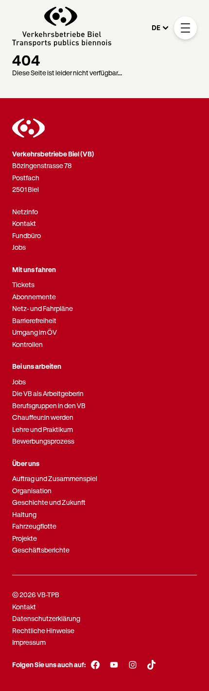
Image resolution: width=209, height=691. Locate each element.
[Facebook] (95, 664)
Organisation (32, 490)
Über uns (25, 463)
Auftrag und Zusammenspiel (54, 478)
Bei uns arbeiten (36, 366)
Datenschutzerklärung (46, 618)
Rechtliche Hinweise (43, 630)
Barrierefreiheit (34, 320)
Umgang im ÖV (34, 332)
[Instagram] (132, 664)
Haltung (24, 514)
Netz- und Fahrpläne (42, 308)
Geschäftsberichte (41, 550)
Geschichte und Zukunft (49, 502)
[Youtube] (113, 664)
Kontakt (24, 223)
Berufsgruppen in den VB (49, 405)
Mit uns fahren (34, 269)
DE (156, 27)
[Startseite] (61, 28)
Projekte (24, 538)
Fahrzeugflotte (34, 526)
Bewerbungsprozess (43, 441)
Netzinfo (25, 211)
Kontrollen (27, 344)
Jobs (19, 247)
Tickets (23, 284)
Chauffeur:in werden (42, 417)
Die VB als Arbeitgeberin (48, 393)
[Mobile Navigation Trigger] (185, 28)
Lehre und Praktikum (42, 429)
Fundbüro (26, 235)
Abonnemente (34, 297)
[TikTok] (151, 665)
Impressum (29, 642)
